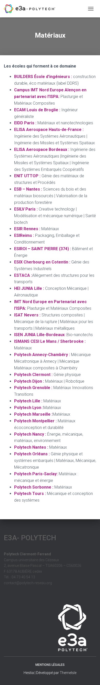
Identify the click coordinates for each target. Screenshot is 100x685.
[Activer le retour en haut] (89, 674)
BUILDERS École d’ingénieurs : (43, 76)
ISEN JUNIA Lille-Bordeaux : (40, 334)
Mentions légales (50, 665)
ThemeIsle (68, 673)
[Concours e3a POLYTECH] (31, 8)
